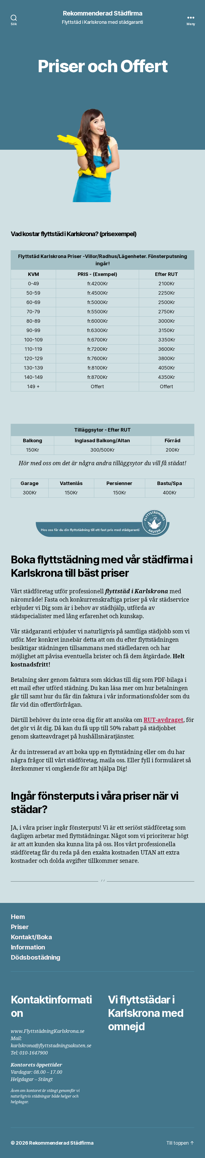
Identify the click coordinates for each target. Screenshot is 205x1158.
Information (28, 947)
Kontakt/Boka (31, 937)
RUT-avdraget (163, 720)
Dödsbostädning (35, 957)
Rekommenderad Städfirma (102, 13)
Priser (20, 927)
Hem (18, 917)
